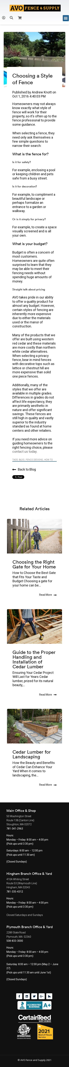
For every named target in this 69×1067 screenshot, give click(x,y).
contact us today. (24, 451)
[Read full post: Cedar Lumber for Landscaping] (34, 726)
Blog (22, 459)
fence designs (34, 459)
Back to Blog (27, 469)
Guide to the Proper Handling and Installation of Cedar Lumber (34, 659)
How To (48, 459)
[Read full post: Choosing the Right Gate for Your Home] (34, 536)
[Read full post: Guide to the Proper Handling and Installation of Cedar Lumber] (34, 626)
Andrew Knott (42, 92)
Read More (45, 594)
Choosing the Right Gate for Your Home (34, 564)
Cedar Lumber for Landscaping (32, 754)
